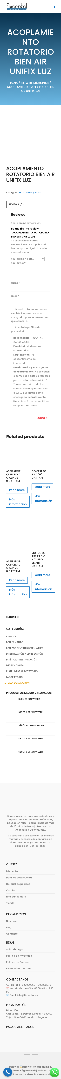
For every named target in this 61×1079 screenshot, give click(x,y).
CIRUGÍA (11, 636)
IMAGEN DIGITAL (15, 665)
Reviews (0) (16, 204)
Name (15, 282)
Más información (18, 501)
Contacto (12, 933)
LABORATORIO (14, 677)
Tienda (10, 903)
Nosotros (11, 921)
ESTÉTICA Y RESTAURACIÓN (21, 659)
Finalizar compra (16, 896)
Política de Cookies (17, 962)
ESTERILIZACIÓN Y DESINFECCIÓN (24, 653)
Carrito (10, 890)
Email (15, 296)
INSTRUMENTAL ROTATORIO (22, 671)
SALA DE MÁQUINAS (35, 83)
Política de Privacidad (19, 955)
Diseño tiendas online (35, 1066)
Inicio (14, 83)
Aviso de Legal (14, 949)
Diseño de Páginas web (21, 1070)
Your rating (18, 258)
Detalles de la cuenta (19, 877)
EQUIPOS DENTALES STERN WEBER (24, 648)
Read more (17, 490)
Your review (19, 263)
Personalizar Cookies (18, 968)
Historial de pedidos (18, 884)
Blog (9, 927)
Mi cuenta (12, 871)
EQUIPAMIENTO (14, 642)
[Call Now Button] (7, 1072)
